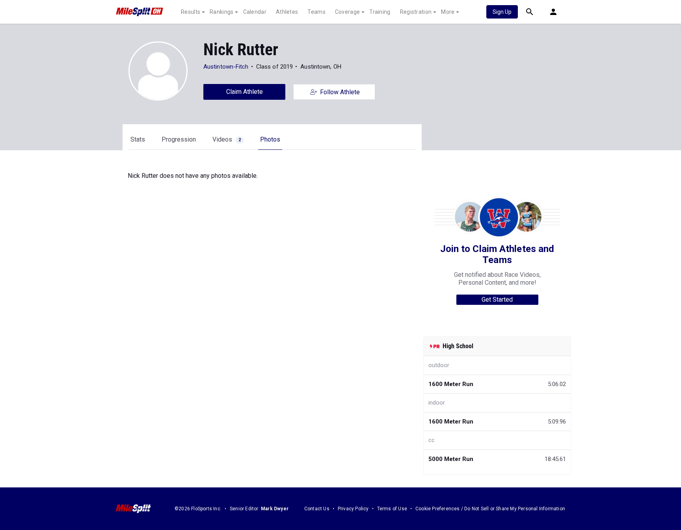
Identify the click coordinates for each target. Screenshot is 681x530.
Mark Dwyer (274, 508)
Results (190, 12)
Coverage (347, 12)
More (447, 12)
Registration (416, 12)
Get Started (497, 299)
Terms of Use (392, 508)
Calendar (254, 12)
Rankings (221, 12)
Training (379, 12)
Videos (226, 139)
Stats (137, 139)
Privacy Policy (353, 508)
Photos (270, 139)
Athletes (287, 12)
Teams (316, 12)
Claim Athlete (244, 91)
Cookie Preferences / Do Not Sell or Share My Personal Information (490, 508)
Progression (179, 139)
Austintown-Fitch (226, 66)
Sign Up (502, 12)
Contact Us (316, 508)
